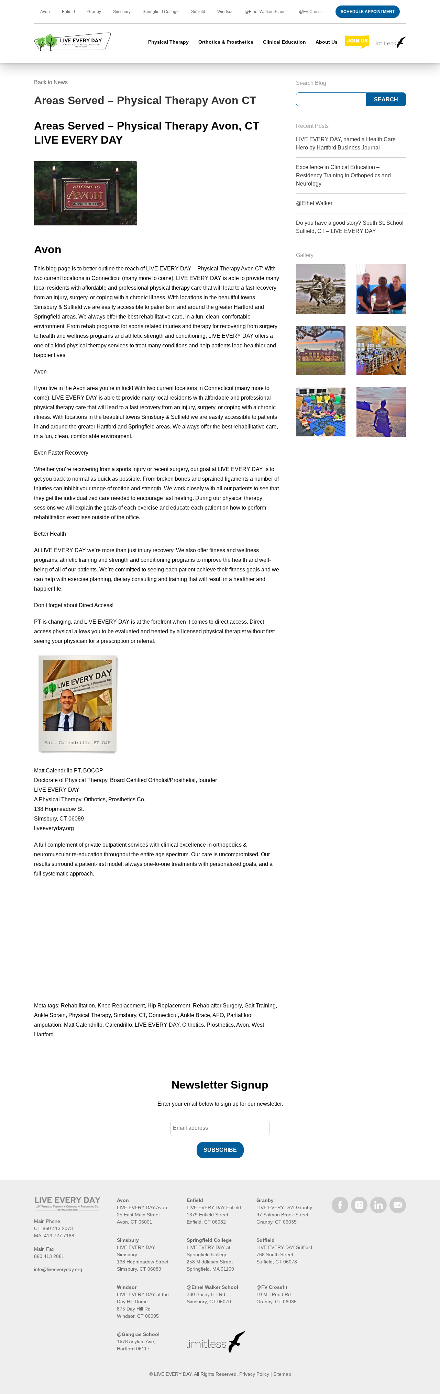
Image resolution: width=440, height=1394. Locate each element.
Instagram (359, 1205)
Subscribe (220, 1150)
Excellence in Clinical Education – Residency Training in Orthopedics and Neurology (343, 175)
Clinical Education (284, 42)
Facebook (340, 1205)
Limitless (390, 42)
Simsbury (122, 12)
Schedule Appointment (368, 11)
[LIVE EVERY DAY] (72, 42)
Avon (45, 12)
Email (397, 1205)
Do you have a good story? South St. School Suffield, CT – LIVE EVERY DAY (350, 227)
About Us (327, 42)
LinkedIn (378, 1205)
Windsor (225, 12)
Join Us (357, 42)
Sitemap (282, 1373)
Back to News (51, 82)
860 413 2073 (58, 1228)
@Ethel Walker (314, 203)
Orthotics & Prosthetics (225, 42)
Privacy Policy (254, 1373)
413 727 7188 (59, 1235)
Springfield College (161, 12)
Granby (94, 12)
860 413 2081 (49, 1256)
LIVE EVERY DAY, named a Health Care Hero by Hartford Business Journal (346, 143)
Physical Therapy (168, 42)
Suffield (198, 12)
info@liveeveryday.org (58, 1269)
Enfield (68, 12)
